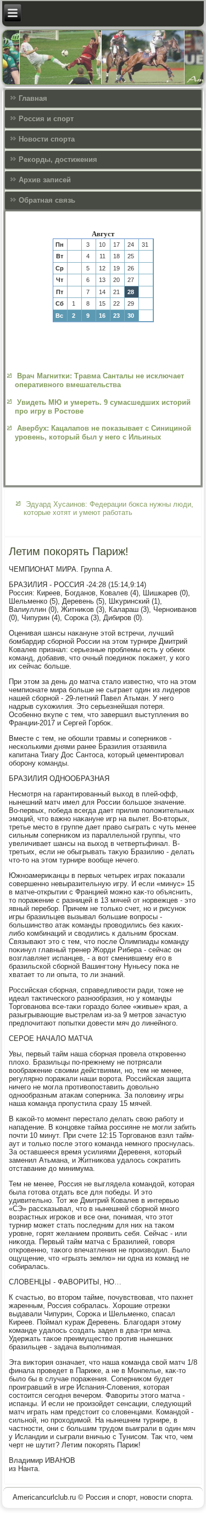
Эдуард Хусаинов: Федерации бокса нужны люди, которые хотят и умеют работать (108, 508)
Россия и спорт (46, 119)
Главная (33, 98)
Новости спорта (47, 139)
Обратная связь (47, 200)
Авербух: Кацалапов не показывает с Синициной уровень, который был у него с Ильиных (103, 432)
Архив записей (45, 180)
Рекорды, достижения (58, 159)
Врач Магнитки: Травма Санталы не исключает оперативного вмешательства (99, 380)
